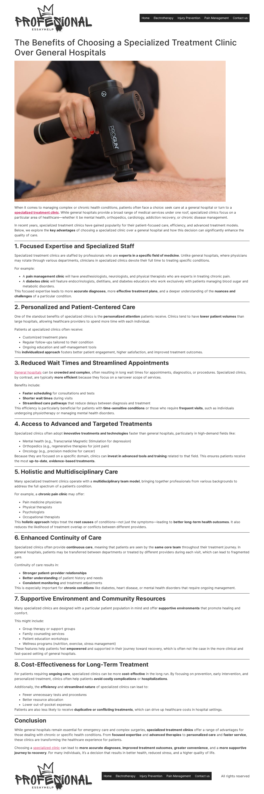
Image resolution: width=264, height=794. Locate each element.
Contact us (240, 18)
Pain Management (216, 18)
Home (146, 18)
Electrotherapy (163, 18)
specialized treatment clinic (36, 212)
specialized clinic (46, 748)
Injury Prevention (189, 18)
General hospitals (27, 372)
